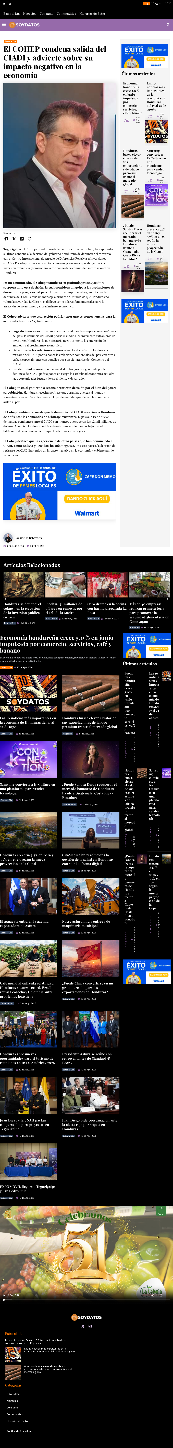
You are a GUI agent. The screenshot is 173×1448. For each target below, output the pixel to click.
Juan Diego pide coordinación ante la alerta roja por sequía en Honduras (89, 1124)
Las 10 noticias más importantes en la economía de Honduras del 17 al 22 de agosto (156, 96)
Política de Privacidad (19, 1431)
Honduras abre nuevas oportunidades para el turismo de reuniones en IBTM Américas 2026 (27, 1058)
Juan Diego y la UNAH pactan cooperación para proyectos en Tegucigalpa (24, 1124)
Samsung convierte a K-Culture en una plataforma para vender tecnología (27, 788)
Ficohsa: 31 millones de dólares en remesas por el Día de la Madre (22, 608)
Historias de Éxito (92, 14)
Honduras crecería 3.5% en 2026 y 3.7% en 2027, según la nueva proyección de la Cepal (156, 238)
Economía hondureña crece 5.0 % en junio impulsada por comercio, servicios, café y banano (132, 98)
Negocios (29, 14)
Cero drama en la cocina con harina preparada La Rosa (65, 608)
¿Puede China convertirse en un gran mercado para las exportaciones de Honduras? (87, 987)
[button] (6, 239)
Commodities (66, 14)
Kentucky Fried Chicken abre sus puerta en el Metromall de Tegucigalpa (148, 610)
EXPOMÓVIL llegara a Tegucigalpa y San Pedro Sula (28, 1188)
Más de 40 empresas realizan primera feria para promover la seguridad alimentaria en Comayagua (107, 613)
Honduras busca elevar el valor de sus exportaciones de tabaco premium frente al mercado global (132, 167)
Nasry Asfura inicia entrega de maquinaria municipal (86, 923)
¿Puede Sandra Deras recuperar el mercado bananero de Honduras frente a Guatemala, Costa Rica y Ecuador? (133, 242)
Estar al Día (11, 14)
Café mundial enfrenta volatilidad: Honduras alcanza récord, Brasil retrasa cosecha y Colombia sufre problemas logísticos (27, 989)
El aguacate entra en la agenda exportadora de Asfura (24, 923)
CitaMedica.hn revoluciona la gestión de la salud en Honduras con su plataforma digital (87, 859)
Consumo (46, 14)
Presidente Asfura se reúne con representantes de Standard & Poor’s (87, 1058)
